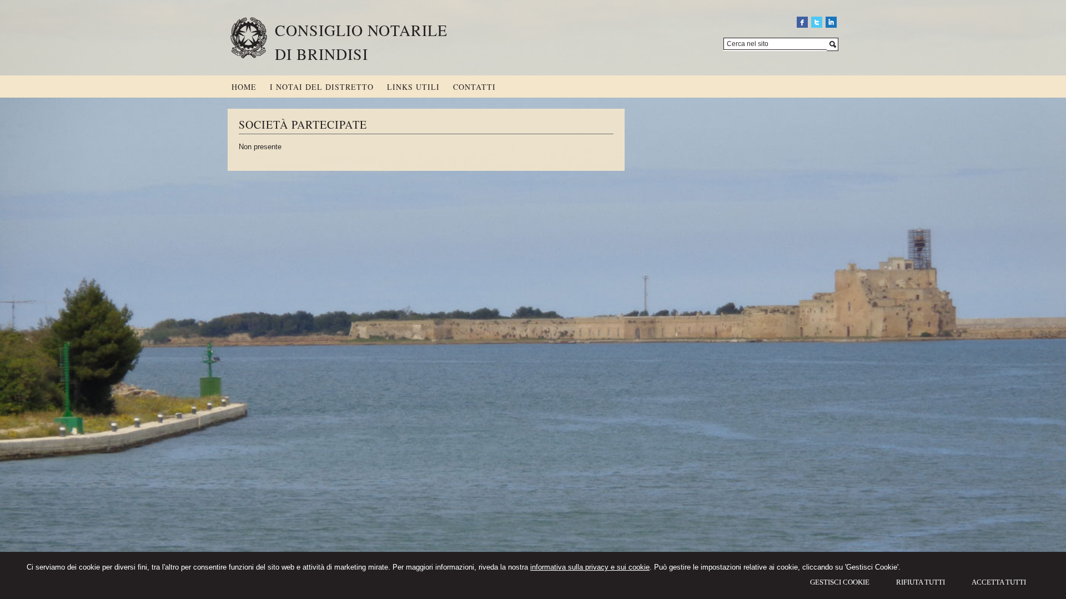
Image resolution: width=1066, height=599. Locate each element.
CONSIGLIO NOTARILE (361, 29)
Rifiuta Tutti (920, 582)
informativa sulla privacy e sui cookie (590, 567)
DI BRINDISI (321, 53)
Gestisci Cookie (839, 582)
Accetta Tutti (999, 582)
